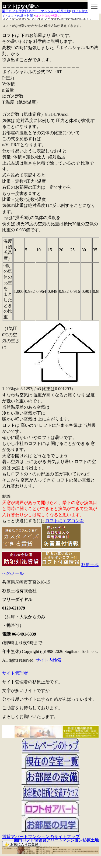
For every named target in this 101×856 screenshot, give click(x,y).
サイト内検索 (48, 660)
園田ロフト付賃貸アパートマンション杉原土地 (56, 840)
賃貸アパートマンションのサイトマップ (41, 836)
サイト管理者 (15, 673)
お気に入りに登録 (23, 844)
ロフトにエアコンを (64, 520)
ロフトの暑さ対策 (20, 16)
